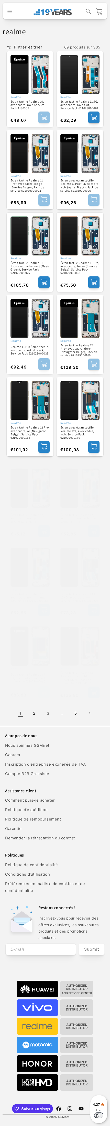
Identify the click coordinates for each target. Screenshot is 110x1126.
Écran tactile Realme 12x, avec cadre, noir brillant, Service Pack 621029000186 (29, 597)
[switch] (98, 1115)
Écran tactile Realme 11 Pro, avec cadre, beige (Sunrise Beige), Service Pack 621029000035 (79, 268)
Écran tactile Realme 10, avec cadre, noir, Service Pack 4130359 (27, 105)
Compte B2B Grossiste (27, 773)
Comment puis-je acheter (30, 800)
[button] (88, 11)
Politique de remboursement (33, 819)
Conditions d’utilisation (27, 874)
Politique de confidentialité (31, 864)
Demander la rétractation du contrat (40, 838)
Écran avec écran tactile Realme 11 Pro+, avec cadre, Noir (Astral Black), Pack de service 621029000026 (79, 185)
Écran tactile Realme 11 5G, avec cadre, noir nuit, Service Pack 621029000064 (79, 105)
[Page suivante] (89, 713)
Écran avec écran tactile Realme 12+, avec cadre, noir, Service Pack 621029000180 (77, 432)
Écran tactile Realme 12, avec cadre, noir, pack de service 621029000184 (27, 518)
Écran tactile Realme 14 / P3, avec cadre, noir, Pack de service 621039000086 (28, 678)
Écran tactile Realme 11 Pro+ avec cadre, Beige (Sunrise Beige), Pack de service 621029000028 (27, 185)
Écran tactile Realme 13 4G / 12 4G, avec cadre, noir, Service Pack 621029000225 (79, 597)
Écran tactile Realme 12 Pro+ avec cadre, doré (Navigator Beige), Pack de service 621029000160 (79, 350)
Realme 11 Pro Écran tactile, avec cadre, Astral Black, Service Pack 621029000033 (29, 350)
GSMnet (64, 1117)
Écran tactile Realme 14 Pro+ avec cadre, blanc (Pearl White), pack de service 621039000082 (76, 678)
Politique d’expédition (26, 809)
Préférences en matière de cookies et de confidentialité (45, 887)
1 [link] (20, 713)
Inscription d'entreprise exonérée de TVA (45, 764)
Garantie (13, 828)
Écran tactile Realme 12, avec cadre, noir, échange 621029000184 (78, 518)
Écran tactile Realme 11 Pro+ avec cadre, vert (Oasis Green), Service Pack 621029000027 (30, 268)
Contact (12, 754)
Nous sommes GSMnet (27, 745)
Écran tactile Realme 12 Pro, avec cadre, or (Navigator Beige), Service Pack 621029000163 (30, 432)
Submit (91, 949)
